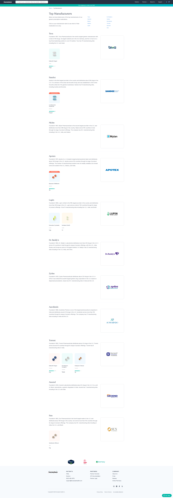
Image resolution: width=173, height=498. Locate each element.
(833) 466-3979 (70, 478)
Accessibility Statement (118, 492)
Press (113, 476)
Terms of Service (108, 492)
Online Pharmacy (116, 480)
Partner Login (93, 478)
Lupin (89, 25)
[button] (137, 2)
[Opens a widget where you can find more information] (167, 495)
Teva (89, 17)
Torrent (108, 23)
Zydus (108, 19)
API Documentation (95, 476)
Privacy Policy (100, 492)
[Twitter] (122, 486)
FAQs (67, 473)
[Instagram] (114, 486)
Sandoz (89, 19)
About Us (114, 473)
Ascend (108, 25)
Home (50, 8)
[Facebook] (119, 486)
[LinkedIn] (116, 486)
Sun (108, 27)
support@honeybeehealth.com (74, 480)
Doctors (68, 476)
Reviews (114, 478)
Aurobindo (109, 21)
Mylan (89, 21)
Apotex (89, 23)
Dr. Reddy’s (109, 17)
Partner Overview (94, 473)
